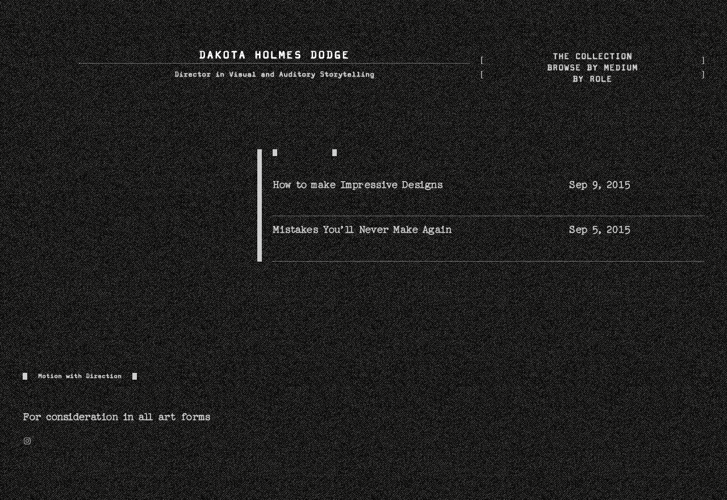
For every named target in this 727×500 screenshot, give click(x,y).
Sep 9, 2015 (600, 185)
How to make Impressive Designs (358, 185)
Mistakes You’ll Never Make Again (362, 229)
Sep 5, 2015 (600, 229)
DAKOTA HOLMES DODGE (274, 55)
